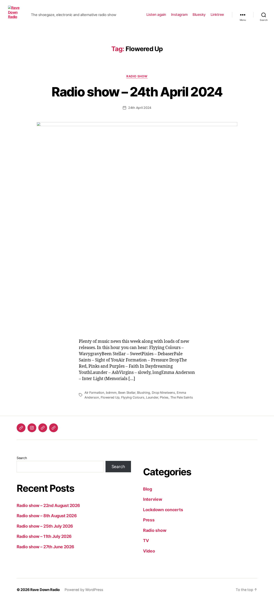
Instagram (179, 14)
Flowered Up (110, 397)
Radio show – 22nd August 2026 (48, 505)
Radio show (137, 76)
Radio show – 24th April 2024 (137, 91)
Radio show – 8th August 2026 (47, 515)
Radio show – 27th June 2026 (45, 546)
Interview (152, 499)
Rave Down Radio (45, 590)
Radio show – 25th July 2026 (45, 526)
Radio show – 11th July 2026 (44, 536)
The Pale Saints (181, 397)
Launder (152, 397)
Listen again (156, 14)
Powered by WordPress (84, 590)
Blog (147, 489)
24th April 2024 (139, 108)
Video (149, 550)
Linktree (217, 14)
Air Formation (94, 393)
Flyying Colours (132, 397)
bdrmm (111, 393)
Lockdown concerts (163, 509)
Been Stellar (126, 393)
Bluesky (199, 14)
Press (149, 519)
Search (22, 458)
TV (146, 540)
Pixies (164, 397)
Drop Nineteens (163, 393)
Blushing (143, 393)
